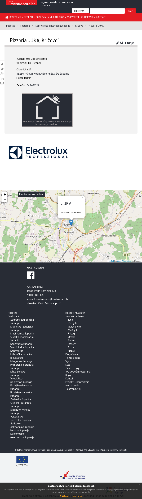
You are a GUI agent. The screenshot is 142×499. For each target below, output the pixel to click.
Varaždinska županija (22, 347)
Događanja (42, 17)
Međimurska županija (22, 333)
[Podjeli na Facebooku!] (2, 65)
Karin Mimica (46, 303)
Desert (72, 343)
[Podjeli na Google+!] (2, 74)
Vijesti (54, 17)
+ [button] (5, 194)
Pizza (71, 347)
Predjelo (73, 323)
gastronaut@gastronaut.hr (52, 299)
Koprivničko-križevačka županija (51, 73)
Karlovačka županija (21, 343)
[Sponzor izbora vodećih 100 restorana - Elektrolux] (38, 158)
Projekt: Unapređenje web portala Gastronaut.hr (77, 385)
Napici (71, 350)
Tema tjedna (72, 357)
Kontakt (100, 17)
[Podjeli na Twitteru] (2, 69)
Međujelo (73, 330)
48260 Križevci (24, 73)
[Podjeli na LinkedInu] (2, 78)
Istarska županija (19, 430)
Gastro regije (72, 368)
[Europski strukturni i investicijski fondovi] (72, 473)
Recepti (28, 17)
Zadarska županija (20, 399)
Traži (130, 11)
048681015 (33, 85)
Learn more (77, 496)
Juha (70, 319)
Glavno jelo (74, 326)
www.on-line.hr (120, 449)
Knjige (68, 374)
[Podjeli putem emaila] (2, 83)
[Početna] (6, 17)
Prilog (71, 333)
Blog (62, 17)
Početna (12, 312)
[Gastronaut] (21, 4)
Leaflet (111, 261)
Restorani (15, 17)
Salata (72, 340)
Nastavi (64, 495)
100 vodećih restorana (80, 17)
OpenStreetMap (124, 261)
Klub (67, 364)
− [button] (5, 200)
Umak (71, 336)
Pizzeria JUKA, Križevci (34, 40)
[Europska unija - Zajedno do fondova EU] (72, 461)
